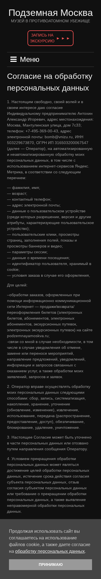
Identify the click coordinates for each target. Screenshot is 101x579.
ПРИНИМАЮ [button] (51, 564)
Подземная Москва (50, 12)
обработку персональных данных (50, 551)
